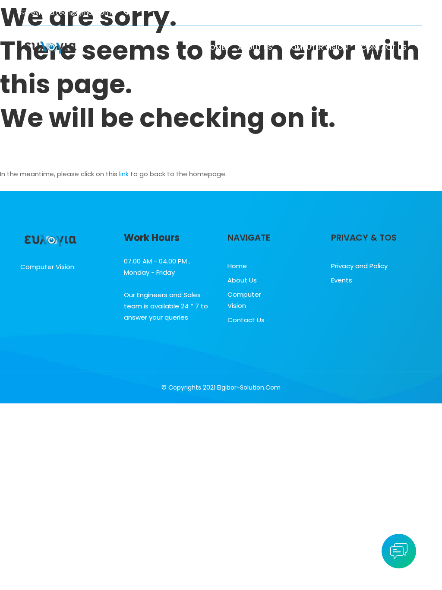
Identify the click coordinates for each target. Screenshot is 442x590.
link (124, 173)
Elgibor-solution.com (249, 387)
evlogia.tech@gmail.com (71, 12)
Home (215, 47)
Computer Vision (316, 47)
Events (341, 280)
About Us (255, 47)
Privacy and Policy (359, 265)
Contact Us (384, 47)
